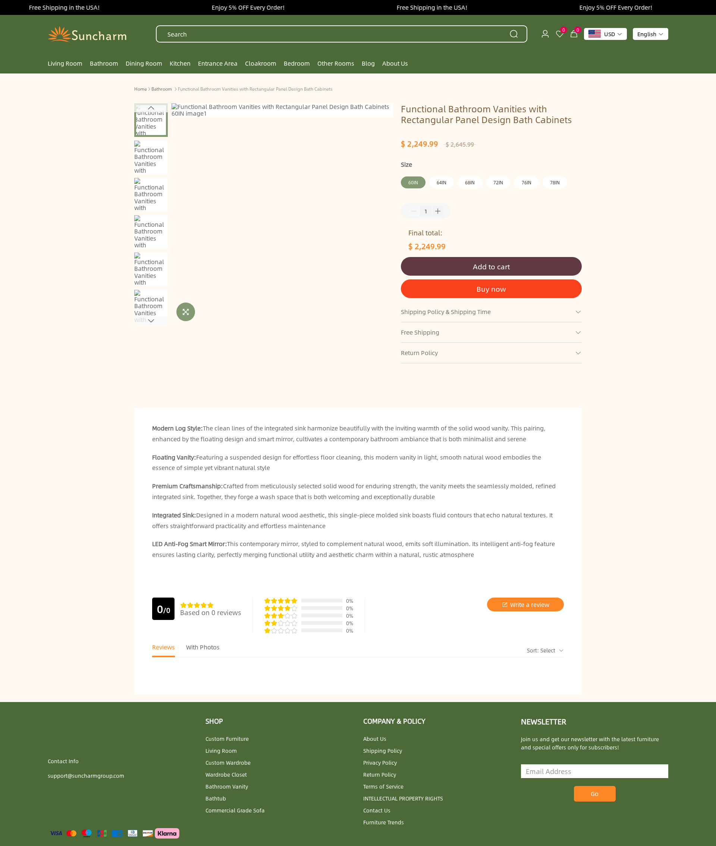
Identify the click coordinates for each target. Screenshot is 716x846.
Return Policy (379, 774)
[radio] (183, 605)
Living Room (221, 750)
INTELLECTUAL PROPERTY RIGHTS (403, 798)
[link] (140, 88)
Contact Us (376, 810)
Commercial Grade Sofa (235, 810)
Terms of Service (383, 786)
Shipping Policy (382, 750)
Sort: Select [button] (542, 650)
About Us (374, 738)
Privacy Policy (380, 762)
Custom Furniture (227, 738)
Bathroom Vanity (226, 786)
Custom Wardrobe (228, 762)
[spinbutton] (426, 211)
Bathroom (161, 88)
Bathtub (215, 798)
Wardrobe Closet (226, 774)
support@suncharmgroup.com (86, 775)
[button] (151, 107)
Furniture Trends (383, 822)
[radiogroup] (197, 605)
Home (140, 88)
